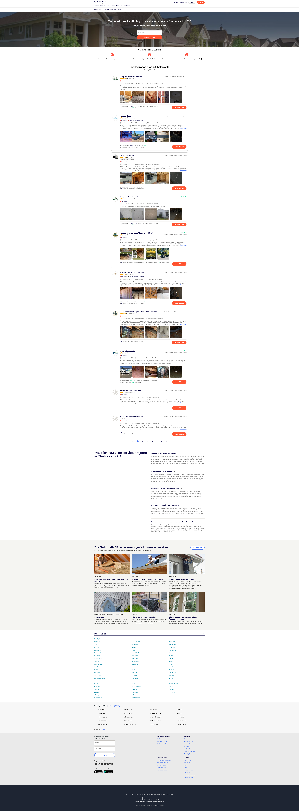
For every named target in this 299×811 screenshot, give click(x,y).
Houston (171, 670)
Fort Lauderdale (99, 678)
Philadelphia (173, 644)
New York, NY (181, 717)
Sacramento (98, 658)
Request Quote (179, 107)
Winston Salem (136, 686)
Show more (183, 128)
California (145, 798)
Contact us (187, 772)
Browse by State (114, 706)
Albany (134, 670)
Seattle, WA (154, 724)
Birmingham (98, 639)
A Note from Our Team (190, 751)
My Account (187, 739)
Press (185, 767)
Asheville (134, 675)
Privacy (140, 798)
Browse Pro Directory (162, 741)
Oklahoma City (136, 698)
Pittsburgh (172, 647)
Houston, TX (128, 713)
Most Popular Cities (100, 706)
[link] (149, 77)
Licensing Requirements (190, 754)
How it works (187, 760)
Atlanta (96, 692)
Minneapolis (135, 656)
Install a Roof (99, 617)
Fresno (96, 647)
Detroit (134, 650)
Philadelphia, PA (103, 721)
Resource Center (188, 744)
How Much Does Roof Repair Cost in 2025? (147, 579)
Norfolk (171, 678)
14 (161, 441)
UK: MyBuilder (170, 794)
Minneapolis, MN (129, 717)
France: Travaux (129, 794)
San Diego (97, 661)
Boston (134, 647)
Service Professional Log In (164, 760)
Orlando (97, 686)
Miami (96, 684)
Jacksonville (98, 681)
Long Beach (98, 650)
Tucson (96, 644)
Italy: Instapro (150, 794)
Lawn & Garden (110, 5)
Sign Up (200, 2)
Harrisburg (172, 642)
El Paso (171, 664)
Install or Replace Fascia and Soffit (181, 579)
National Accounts (162, 770)
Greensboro (135, 681)
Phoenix (97, 642)
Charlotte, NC (128, 709)
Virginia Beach (173, 684)
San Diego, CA (102, 724)
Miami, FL (180, 713)
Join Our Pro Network (162, 762)
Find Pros (159, 739)
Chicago (97, 695)
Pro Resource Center (162, 765)
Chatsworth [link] (106, 9)
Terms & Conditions (159, 801)
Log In (192, 2)
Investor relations (188, 770)
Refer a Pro (187, 746)
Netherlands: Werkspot (159, 794)
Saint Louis (135, 664)
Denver (96, 670)
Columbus (135, 695)
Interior (97, 5)
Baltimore (135, 644)
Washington (98, 675)
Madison (171, 689)
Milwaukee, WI (102, 717)
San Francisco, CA (130, 724)
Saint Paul (135, 658)
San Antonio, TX (182, 721)
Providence (172, 650)
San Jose (97, 667)
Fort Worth (172, 667)
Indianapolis (98, 698)
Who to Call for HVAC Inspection (143, 617)
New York (135, 672)
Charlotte (135, 678)
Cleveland (135, 692)
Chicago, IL (154, 709)
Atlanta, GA (101, 709)
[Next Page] (166, 441)
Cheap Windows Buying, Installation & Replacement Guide (183, 618)
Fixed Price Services (162, 744)
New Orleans (136, 642)
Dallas (170, 661)
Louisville (134, 639)
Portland (171, 639)
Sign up (104, 755)
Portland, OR (128, 721)
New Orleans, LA (155, 717)
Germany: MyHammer (140, 794)
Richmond (172, 681)
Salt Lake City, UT (155, 721)
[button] (126, 97)
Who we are (187, 762)
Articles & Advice (125, 5)
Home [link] (96, 9)
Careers (186, 765)
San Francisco (98, 664)
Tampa (96, 689)
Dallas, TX (180, 709)
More (117, 5)
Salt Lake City (173, 675)
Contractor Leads (161, 767)
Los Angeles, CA (155, 713)
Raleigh (134, 684)
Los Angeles (98, 653)
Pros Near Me (187, 749)
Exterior (102, 5)
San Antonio (172, 672)
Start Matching (149, 37)
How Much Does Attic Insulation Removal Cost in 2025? (111, 580)
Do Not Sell (151, 798)
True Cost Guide (188, 741)
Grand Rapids (136, 653)
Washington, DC (182, 724)
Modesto (97, 656)
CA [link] (100, 9)
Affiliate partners (188, 777)
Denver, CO (101, 713)
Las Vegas (135, 667)
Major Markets (100, 634)
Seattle (171, 686)
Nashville (171, 656)
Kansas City (135, 661)
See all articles (197, 547)
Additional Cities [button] (98, 729)
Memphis (171, 653)
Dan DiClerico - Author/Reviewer (104, 614)
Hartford (97, 672)
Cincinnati (135, 689)
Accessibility (157, 798)
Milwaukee (172, 692)
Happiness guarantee (189, 775)
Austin (171, 658)
